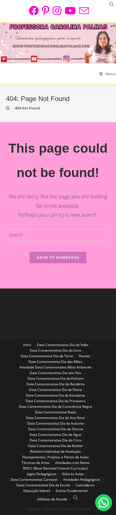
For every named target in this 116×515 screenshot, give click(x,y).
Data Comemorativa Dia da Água (55, 434)
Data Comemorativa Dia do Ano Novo (55, 417)
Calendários (85, 485)
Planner (85, 356)
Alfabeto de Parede (52, 499)
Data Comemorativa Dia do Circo (55, 440)
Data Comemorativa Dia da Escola (43, 485)
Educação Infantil (36, 490)
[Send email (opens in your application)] (83, 10)
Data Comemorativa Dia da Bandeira (55, 384)
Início (27, 344)
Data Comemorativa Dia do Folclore (56, 378)
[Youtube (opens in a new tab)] (70, 10)
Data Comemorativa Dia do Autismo (55, 423)
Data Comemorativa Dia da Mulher (55, 445)
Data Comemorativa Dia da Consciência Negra (55, 406)
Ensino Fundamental (72, 490)
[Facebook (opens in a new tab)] (33, 10)
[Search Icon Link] (76, 499)
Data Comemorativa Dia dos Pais (55, 372)
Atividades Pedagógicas (81, 479)
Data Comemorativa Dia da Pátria (55, 389)
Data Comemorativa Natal (55, 412)
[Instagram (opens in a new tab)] (57, 10)
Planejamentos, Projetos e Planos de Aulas (55, 457)
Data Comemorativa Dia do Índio (62, 344)
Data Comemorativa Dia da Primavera (56, 401)
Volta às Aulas (73, 473)
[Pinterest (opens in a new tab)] (45, 10)
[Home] (8, 108)
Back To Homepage (58, 257)
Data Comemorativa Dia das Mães (55, 361)
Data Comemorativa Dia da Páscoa (55, 429)
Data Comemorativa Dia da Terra (47, 356)
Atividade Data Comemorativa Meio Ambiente (55, 367)
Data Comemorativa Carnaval (34, 479)
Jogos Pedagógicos (41, 473)
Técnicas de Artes (36, 462)
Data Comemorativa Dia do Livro (55, 350)
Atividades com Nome (72, 462)
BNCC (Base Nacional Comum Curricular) (55, 468)
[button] (103, 502)
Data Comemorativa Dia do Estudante (55, 395)
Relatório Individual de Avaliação (55, 451)
